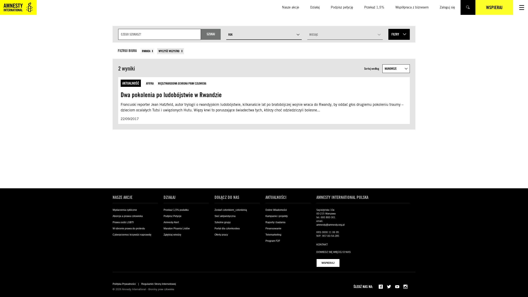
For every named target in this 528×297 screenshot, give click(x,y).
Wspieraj (328, 263)
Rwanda (146, 51)
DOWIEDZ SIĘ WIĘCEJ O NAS (333, 252)
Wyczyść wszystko (169, 51)
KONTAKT (322, 244)
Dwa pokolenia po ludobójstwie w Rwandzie (171, 95)
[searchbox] (159, 34)
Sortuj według (371, 68)
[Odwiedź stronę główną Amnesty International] (18, 7)
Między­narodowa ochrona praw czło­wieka (182, 83)
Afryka (150, 83)
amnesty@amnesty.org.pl (330, 224)
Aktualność (130, 83)
